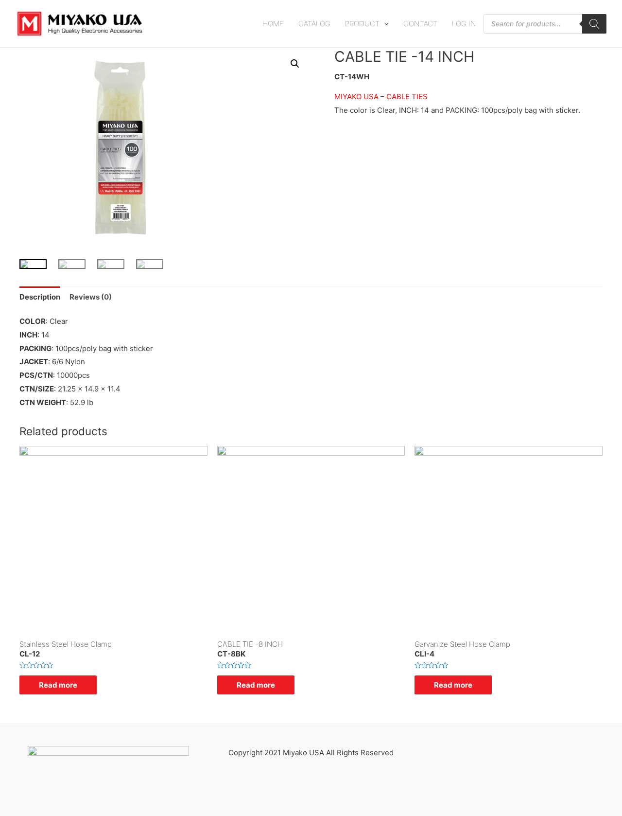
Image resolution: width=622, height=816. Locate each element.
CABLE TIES (407, 96)
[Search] (594, 24)
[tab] (39, 296)
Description (39, 297)
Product (362, 23)
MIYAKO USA (356, 96)
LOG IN (464, 23)
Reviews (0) (90, 297)
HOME (273, 23)
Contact (420, 23)
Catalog (314, 23)
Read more (58, 685)
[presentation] (384, 23)
